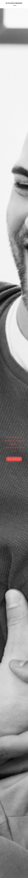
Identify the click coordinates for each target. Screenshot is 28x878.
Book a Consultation (14, 459)
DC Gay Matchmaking (14, 3)
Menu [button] (15, 5)
